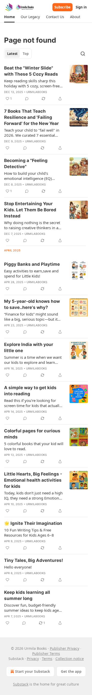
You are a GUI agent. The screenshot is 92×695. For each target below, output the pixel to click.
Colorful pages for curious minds (32, 433)
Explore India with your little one (28, 347)
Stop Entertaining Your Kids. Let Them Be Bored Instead (30, 209)
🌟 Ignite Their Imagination (33, 523)
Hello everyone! (18, 567)
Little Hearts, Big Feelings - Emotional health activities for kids (33, 480)
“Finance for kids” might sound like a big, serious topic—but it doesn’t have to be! (31, 316)
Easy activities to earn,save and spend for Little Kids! (31, 273)
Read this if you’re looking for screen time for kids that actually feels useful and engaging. (32, 403)
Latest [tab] (12, 53)
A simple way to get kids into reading (30, 390)
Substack (20, 684)
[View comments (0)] (27, 99)
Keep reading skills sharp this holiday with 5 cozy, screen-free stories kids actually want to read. (33, 83)
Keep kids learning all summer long (27, 595)
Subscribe (62, 7)
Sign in (81, 7)
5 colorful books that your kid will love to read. (33, 446)
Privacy (33, 658)
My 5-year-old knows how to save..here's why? (32, 304)
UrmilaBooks (36, 92)
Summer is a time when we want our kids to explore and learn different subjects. (33, 360)
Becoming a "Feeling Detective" (26, 163)
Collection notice (69, 658)
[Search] (83, 54)
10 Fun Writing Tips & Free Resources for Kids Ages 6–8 (29, 532)
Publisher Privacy (64, 648)
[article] (46, 83)
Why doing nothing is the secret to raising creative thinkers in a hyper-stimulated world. (32, 225)
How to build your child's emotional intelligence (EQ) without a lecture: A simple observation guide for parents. (30, 176)
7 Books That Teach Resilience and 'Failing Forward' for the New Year (31, 117)
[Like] (7, 148)
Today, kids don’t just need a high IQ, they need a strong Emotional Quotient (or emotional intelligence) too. (33, 495)
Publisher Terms (46, 653)
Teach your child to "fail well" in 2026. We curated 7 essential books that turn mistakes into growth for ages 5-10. (31, 133)
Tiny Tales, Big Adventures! (33, 560)
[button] (9, 16)
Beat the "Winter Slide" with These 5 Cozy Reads (31, 71)
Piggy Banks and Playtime (32, 264)
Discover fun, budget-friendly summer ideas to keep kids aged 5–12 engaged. (32, 608)
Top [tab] (26, 53)
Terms (47, 658)
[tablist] (18, 54)
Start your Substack (32, 671)
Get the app (71, 671)
